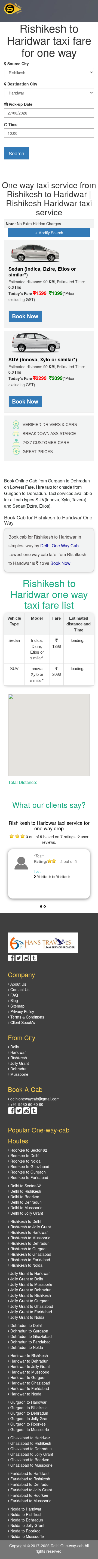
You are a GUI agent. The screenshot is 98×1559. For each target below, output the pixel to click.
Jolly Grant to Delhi (26, 1278)
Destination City (22, 84)
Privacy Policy (21, 1011)
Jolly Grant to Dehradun (30, 1289)
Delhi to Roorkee (24, 1196)
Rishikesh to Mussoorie (29, 1237)
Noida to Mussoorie (26, 1536)
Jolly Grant (19, 1063)
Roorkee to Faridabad (28, 1177)
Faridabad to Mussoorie (30, 1500)
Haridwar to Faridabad (29, 1388)
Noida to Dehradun (26, 1520)
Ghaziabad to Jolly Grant (31, 1454)
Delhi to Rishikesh (25, 1191)
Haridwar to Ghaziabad (29, 1383)
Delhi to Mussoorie (25, 1207)
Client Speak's (22, 1022)
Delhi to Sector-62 (25, 1185)
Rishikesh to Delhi (25, 1221)
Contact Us (19, 989)
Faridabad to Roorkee (28, 1495)
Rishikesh (18, 1057)
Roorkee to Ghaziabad (29, 1166)
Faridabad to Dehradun (30, 1484)
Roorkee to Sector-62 (28, 1150)
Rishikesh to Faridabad (29, 1259)
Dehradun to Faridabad (30, 1342)
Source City (18, 63)
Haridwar (17, 1052)
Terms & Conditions (26, 1017)
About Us (17, 984)
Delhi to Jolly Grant (26, 1213)
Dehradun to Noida (26, 1347)
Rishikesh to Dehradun (29, 1243)
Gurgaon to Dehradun (28, 1413)
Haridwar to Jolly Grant (29, 1366)
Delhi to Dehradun (25, 1202)
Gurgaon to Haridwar (28, 1402)
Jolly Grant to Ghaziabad (31, 1306)
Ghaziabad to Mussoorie (31, 1465)
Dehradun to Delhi (25, 1325)
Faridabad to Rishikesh (29, 1478)
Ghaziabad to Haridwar (29, 1437)
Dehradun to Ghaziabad (30, 1336)
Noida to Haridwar (25, 1509)
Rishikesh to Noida (25, 1265)
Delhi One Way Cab (59, 545)
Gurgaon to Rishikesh (28, 1407)
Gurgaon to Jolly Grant (29, 1418)
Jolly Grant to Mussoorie (30, 1284)
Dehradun (18, 1068)
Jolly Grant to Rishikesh (30, 1295)
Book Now (25, 316)
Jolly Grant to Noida (26, 1317)
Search (16, 153)
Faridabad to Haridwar (29, 1473)
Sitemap (16, 1006)
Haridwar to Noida (25, 1394)
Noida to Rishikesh (25, 1514)
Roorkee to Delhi (24, 1155)
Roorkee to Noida (25, 1161)
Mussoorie (18, 1074)
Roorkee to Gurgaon (27, 1172)
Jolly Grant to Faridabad (30, 1311)
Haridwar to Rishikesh (28, 1355)
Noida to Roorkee (25, 1531)
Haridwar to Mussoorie (29, 1372)
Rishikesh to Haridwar (28, 1232)
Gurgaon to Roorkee (27, 1424)
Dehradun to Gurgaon (28, 1331)
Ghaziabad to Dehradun (30, 1448)
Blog (13, 1000)
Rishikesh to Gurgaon (28, 1248)
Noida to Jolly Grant (26, 1525)
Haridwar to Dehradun (28, 1361)
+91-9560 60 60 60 (26, 1104)
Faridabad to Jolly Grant (30, 1489)
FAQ (13, 995)
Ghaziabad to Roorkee (29, 1459)
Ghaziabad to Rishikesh (30, 1443)
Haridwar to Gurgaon (28, 1377)
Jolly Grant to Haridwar (29, 1273)
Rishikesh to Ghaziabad (30, 1254)
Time (12, 124)
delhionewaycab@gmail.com (34, 1099)
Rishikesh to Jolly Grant (30, 1226)
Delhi (14, 1046)
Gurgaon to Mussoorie (29, 1429)
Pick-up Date (20, 104)
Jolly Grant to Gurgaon (29, 1300)
